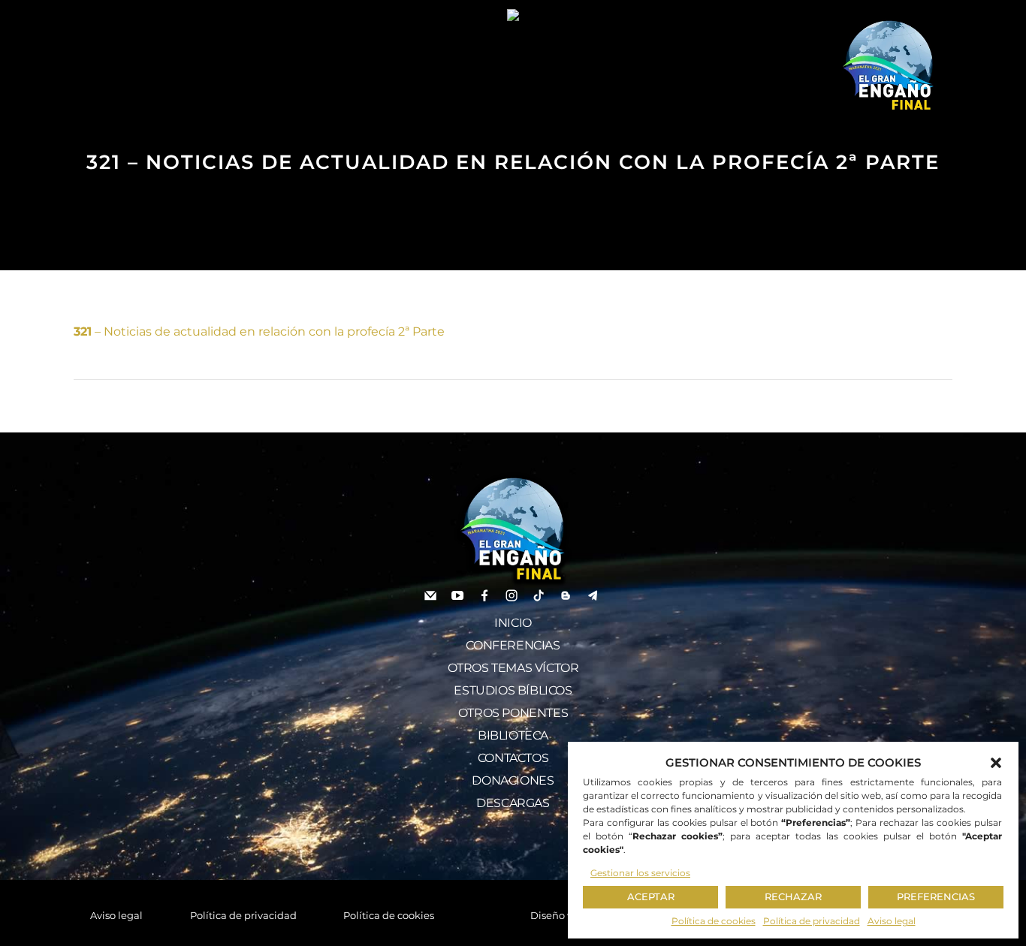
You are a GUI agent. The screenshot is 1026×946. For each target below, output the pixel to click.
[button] (995, 762)
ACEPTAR (650, 896)
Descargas (512, 803)
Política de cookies (713, 920)
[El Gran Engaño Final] (888, 66)
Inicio (513, 623)
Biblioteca (513, 735)
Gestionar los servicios (640, 872)
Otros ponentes (513, 713)
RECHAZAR (793, 896)
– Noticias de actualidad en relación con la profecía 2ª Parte (259, 331)
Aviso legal (892, 920)
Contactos (513, 758)
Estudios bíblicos (513, 690)
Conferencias (513, 645)
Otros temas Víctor (513, 668)
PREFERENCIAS (936, 896)
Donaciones (513, 780)
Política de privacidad (811, 920)
